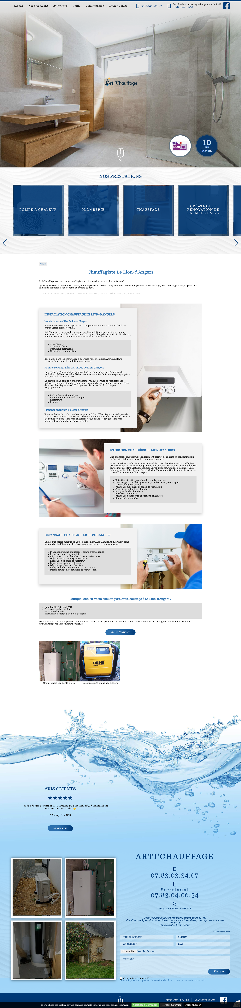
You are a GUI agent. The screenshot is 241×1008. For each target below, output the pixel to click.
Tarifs (76, 6)
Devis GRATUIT (120, 632)
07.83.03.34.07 (151, 6)
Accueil (18, 6)
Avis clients (60, 6)
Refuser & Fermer (171, 1005)
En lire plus (60, 828)
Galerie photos (95, 6)
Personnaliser (193, 1005)
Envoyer (219, 971)
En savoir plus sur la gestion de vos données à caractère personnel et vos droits (163, 981)
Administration (204, 1000)
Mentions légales (177, 1000)
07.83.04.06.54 (183, 7)
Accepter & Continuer (145, 1005)
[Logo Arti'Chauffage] (120, 84)
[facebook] (226, 6)
